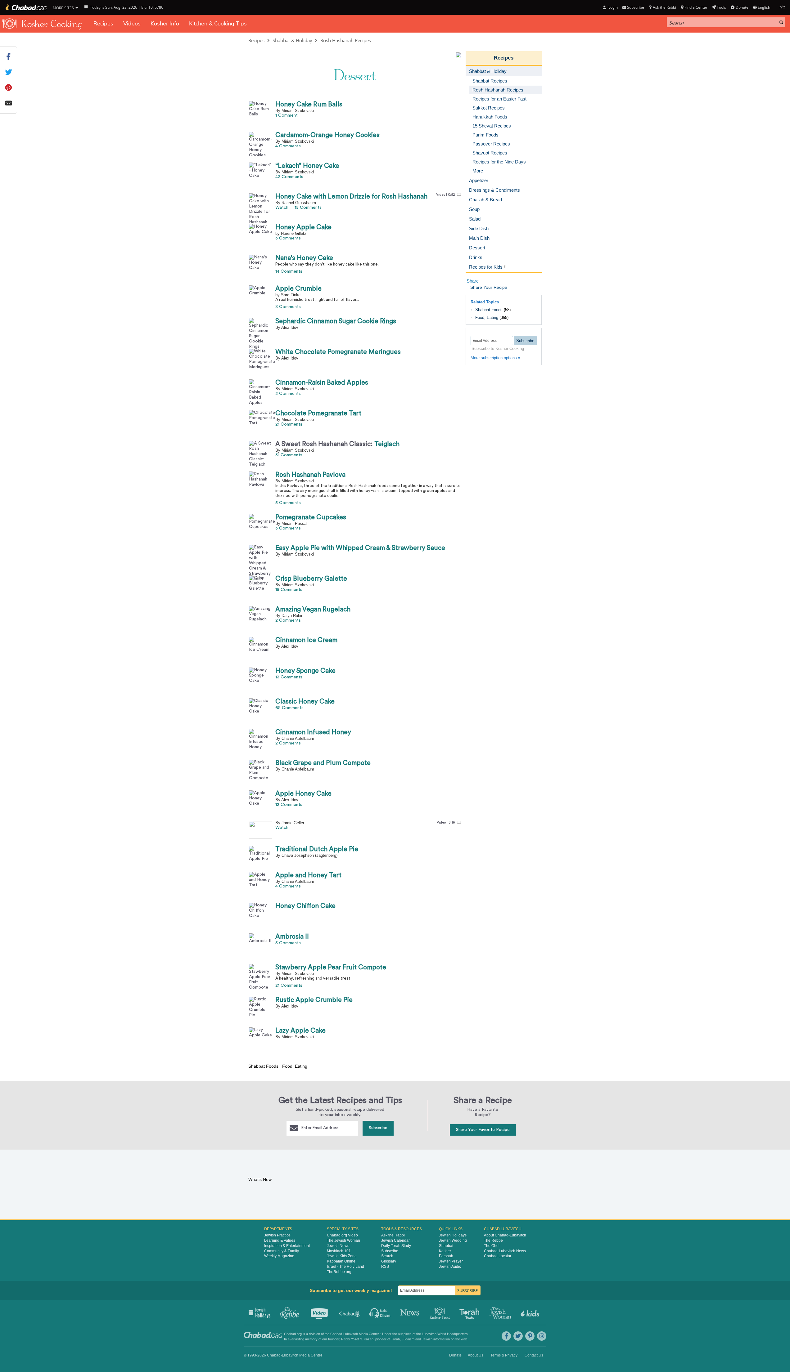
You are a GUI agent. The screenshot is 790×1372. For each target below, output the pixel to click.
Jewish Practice (277, 1235)
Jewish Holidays (453, 1235)
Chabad (336, 1334)
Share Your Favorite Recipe (483, 1130)
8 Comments (288, 307)
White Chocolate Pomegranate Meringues (338, 352)
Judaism (408, 1339)
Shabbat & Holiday (292, 40)
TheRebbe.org (339, 1272)
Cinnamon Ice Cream (306, 640)
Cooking (440, 1312)
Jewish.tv (320, 1312)
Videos (132, 23)
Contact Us (534, 1355)
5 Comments (288, 503)
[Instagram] (541, 1336)
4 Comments (288, 146)
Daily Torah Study (396, 1246)
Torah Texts (470, 1312)
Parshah (446, 1256)
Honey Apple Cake (303, 227)
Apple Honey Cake (303, 793)
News (410, 1312)
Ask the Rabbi (664, 7)
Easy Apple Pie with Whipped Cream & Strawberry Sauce (360, 548)
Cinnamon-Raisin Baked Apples (321, 382)
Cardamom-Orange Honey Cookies (327, 135)
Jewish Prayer (451, 1261)
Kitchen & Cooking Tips (218, 23)
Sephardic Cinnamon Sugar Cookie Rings (335, 321)
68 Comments (289, 708)
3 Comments (288, 238)
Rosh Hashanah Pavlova (310, 474)
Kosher (445, 1251)
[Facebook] (506, 1336)
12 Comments (288, 804)
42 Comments (289, 177)
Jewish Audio (450, 1266)
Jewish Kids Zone (342, 1256)
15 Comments (308, 207)
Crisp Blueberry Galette (311, 578)
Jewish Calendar (395, 1240)
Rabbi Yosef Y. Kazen (357, 1339)
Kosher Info (165, 23)
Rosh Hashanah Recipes (345, 40)
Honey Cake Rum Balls (308, 104)
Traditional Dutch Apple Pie (316, 849)
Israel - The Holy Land (345, 1266)
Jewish (427, 1339)
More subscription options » (495, 357)
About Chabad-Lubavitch (505, 1235)
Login (612, 7)
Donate (742, 7)
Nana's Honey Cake (304, 258)
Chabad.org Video (342, 1235)
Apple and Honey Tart (308, 875)
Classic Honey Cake (305, 701)
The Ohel (491, 1246)
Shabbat (446, 1246)
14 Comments (288, 271)
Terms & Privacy (503, 1355)
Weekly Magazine (279, 1256)
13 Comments (288, 677)
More (477, 170)
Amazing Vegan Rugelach (312, 609)
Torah (395, 1339)
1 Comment (286, 115)
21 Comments (288, 424)
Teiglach (337, 444)
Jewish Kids (530, 1312)
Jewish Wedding (453, 1240)
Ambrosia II (292, 936)
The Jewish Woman (343, 1240)
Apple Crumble (298, 288)
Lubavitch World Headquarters (445, 1334)
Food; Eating (486, 317)
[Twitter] (518, 1336)
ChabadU (350, 1312)
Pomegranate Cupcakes (310, 517)
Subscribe (378, 1128)
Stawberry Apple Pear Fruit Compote (330, 967)
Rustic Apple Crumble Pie (314, 1000)
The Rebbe (493, 1240)
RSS (385, 1266)
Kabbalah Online (341, 1261)
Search (387, 1256)
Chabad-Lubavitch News (505, 1251)
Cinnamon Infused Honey (313, 732)
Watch (281, 207)
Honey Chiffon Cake (305, 906)
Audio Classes (380, 1312)
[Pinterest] (530, 1336)
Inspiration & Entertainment (287, 1246)
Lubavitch (350, 1334)
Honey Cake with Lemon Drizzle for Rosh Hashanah (351, 196)
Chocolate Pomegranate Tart (318, 413)
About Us (475, 1355)
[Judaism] (26, 7)
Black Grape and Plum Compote (323, 763)
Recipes (103, 23)
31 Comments (288, 455)
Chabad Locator (497, 1256)
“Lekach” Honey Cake (307, 166)
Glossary (388, 1261)
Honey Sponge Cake (305, 671)
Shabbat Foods (489, 309)
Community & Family (281, 1251)
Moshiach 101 (339, 1251)
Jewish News (338, 1246)
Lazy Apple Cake (300, 1030)
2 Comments (288, 393)
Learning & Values (279, 1240)
